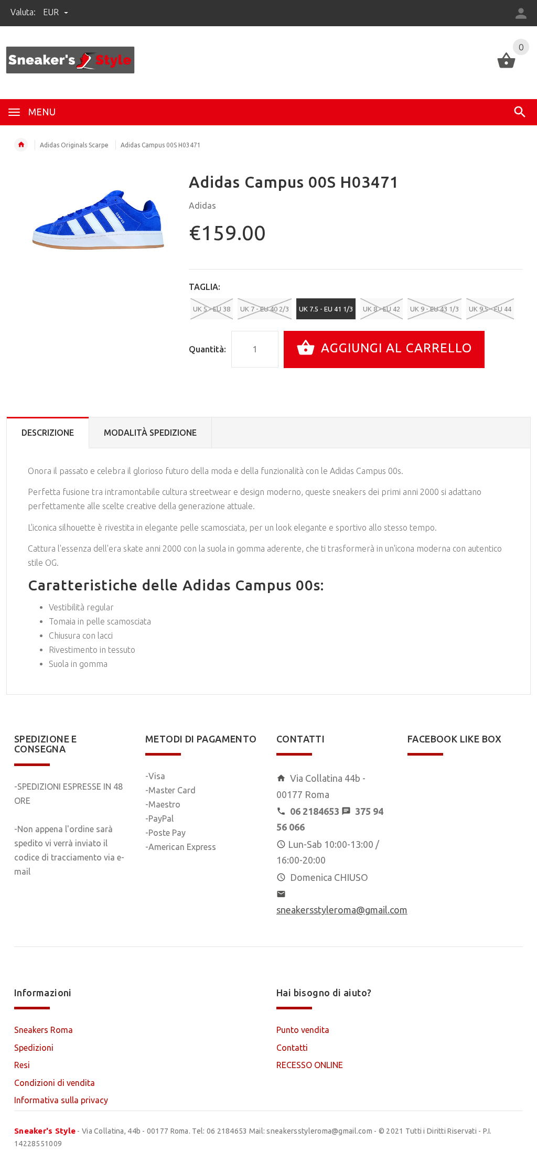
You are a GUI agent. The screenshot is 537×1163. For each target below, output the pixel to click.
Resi (22, 1065)
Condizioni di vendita (54, 1082)
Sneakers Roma (43, 1030)
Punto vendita (302, 1030)
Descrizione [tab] (48, 432)
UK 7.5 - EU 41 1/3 (326, 309)
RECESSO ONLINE (309, 1065)
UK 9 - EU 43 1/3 (434, 309)
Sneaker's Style (45, 1130)
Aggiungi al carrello (394, 348)
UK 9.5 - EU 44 (490, 309)
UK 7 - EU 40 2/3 (264, 309)
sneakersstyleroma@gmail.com (341, 909)
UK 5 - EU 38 (211, 309)
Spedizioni (33, 1047)
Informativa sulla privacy (61, 1100)
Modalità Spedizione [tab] (150, 432)
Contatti (292, 1047)
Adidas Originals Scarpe (74, 145)
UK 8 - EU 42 (381, 309)
